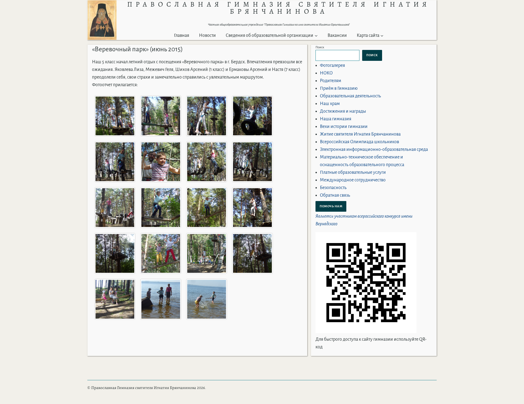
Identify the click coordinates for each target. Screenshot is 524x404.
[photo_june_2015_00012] (252, 207)
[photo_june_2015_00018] (160, 299)
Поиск (319, 47)
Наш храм (330, 103)
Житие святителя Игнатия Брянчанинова (360, 134)
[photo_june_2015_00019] (206, 299)
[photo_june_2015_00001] (114, 115)
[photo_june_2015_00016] (252, 253)
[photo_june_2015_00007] (206, 161)
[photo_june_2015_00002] (160, 115)
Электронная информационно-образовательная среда (374, 149)
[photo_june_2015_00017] (114, 299)
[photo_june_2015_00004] (252, 115)
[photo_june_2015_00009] (114, 207)
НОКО (326, 73)
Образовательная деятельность (350, 96)
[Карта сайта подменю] (381, 35)
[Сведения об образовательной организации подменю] (316, 35)
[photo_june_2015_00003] (206, 115)
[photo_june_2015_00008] (252, 161)
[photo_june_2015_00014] (160, 253)
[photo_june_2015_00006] (160, 161)
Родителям (330, 80)
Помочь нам (331, 206)
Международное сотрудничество (353, 180)
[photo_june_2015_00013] (114, 253)
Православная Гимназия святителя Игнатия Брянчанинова (143, 387)
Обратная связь (335, 195)
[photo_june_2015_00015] (206, 253)
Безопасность (333, 187)
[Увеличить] (109, 7)
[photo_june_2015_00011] (206, 207)
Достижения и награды (343, 111)
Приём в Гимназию (339, 88)
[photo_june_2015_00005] (114, 161)
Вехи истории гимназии (344, 126)
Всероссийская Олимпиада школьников (359, 141)
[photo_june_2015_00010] (160, 207)
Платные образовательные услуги (353, 172)
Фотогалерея (332, 65)
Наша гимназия (335, 118)
